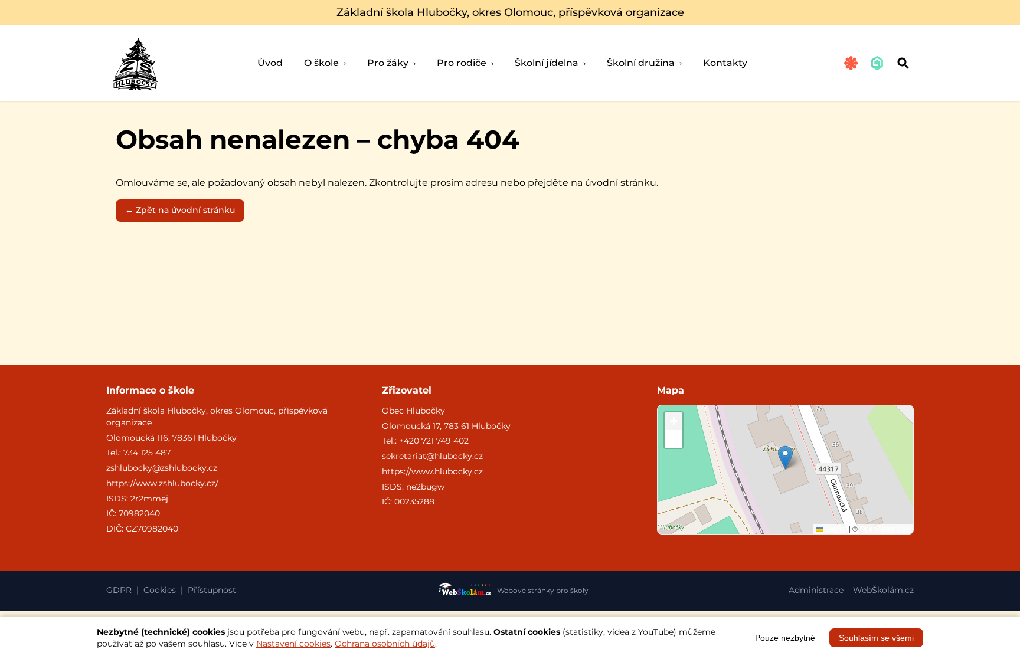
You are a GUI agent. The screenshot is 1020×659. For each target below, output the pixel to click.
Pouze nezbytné (785, 637)
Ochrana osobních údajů (385, 643)
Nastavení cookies (293, 643)
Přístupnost (212, 590)
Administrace (816, 590)
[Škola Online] (877, 63)
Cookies (159, 590)
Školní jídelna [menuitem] (550, 62)
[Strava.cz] (851, 63)
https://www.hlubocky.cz (432, 471)
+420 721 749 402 (434, 440)
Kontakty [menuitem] (725, 62)
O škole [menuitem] (325, 62)
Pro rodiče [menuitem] (465, 62)
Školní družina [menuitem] (644, 62)
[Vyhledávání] (903, 63)
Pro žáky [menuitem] (391, 62)
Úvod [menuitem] (270, 62)
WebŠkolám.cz (883, 590)
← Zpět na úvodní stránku (180, 210)
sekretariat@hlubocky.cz (432, 456)
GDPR (119, 590)
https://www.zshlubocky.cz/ (162, 483)
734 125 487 (147, 452)
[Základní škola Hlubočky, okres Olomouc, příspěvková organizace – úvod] (135, 63)
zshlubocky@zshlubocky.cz (161, 468)
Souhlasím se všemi (876, 637)
